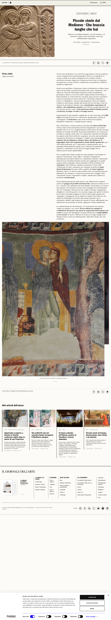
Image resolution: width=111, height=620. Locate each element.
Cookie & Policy (102, 476)
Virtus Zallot (7, 433)
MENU (5, 2)
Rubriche (93, 13)
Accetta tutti (92, 597)
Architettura (38, 404)
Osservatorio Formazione (84, 476)
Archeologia (39, 460)
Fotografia (61, 470)
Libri (64, 404)
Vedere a (61, 473)
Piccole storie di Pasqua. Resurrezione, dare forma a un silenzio (96, 412)
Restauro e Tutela (39, 464)
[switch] (48, 616)
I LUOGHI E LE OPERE (39, 456)
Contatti (100, 473)
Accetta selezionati (92, 603)
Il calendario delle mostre (85, 458)
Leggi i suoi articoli (7, 82)
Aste (49, 466)
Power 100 (79, 473)
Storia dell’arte (94, 404)
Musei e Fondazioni (39, 470)
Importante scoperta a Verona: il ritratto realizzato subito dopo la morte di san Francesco (14, 415)
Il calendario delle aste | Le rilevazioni (84, 462)
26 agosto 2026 (17, 433)
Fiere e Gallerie (50, 459)
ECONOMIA (51, 455)
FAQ (98, 479)
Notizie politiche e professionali (16, 404)
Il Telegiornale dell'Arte (102, 462)
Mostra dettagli (90, 616)
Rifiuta (92, 608)
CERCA (104, 2)
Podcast (79, 470)
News (5, 404)
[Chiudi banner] (108, 595)
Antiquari (51, 463)
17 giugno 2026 (71, 434)
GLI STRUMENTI (81, 455)
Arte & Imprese (50, 471)
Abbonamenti (93, 2)
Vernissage (61, 476)
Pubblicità (100, 470)
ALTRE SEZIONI (62, 455)
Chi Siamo (100, 455)
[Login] (10, 3)
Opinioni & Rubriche (82, 13)
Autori (78, 466)
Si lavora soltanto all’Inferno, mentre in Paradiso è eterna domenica (69, 412)
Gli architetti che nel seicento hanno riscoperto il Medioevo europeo (42, 412)
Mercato (50, 475)
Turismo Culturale (38, 475)
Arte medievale (85, 53)
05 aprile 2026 (98, 427)
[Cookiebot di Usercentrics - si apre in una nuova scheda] (11, 616)
